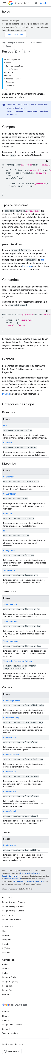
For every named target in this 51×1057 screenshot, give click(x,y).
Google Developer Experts (13, 911)
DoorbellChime (9, 845)
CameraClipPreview (11, 701)
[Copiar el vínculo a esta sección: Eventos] (16, 359)
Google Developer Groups (13, 906)
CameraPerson (9, 791)
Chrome (5, 969)
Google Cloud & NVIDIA (11, 919)
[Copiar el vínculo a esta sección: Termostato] (19, 591)
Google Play (7, 990)
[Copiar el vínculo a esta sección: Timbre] (13, 832)
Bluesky (5, 935)
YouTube (6, 953)
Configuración (9, 551)
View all (5, 994)
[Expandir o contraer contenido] (19, 59)
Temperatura (9, 570)
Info (42, 260)
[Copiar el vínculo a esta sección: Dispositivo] (18, 463)
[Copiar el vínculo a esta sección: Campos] (17, 127)
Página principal (8, 43)
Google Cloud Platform (12, 1025)
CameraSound (9, 811)
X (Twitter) (6, 948)
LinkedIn (5, 944)
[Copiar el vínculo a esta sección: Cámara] (15, 687)
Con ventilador (9, 494)
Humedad (7, 514)
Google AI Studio (9, 977)
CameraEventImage (12, 718)
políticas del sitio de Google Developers (28, 881)
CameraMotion (9, 772)
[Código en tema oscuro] (46, 161)
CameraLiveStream (11, 754)
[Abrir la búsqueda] (36, 3)
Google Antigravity (10, 982)
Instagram (6, 940)
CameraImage (9, 737)
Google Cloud (7, 986)
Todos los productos (10, 1033)
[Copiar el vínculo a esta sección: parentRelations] (24, 244)
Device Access (23, 3)
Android (5, 964)
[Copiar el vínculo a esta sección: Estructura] (18, 412)
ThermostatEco (10, 604)
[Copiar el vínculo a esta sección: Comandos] (21, 280)
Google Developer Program (13, 902)
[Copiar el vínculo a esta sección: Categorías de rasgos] (37, 404)
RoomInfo (27, 266)
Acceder (44, 3)
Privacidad (19, 1044)
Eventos (6, 394)
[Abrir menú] (4, 3)
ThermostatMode (10, 641)
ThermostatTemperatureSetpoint (17, 661)
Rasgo (6, 11)
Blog (4, 931)
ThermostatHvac (10, 621)
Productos (22, 43)
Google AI (6, 1029)
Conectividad (8, 477)
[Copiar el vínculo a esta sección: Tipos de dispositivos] (31, 205)
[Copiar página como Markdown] (24, 51)
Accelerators (7, 915)
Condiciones (7, 1044)
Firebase (6, 973)
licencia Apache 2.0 (13, 879)
